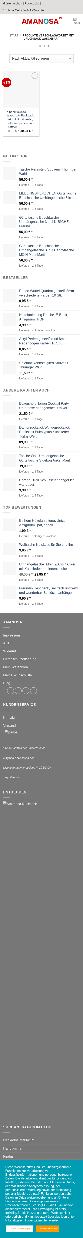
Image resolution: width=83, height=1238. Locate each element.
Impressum (11, 635)
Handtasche (12, 1148)
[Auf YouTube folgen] (33, 690)
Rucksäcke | (32, 3)
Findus (8, 1156)
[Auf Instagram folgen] (18, 690)
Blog (6, 683)
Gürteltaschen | (13, 3)
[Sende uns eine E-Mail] (25, 690)
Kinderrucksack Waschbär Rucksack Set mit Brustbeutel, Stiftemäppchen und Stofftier (20, 119)
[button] (5, 21)
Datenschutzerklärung (19, 659)
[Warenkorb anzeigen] (76, 21)
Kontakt (9, 717)
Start (13, 35)
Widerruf (9, 651)
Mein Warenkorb (15, 667)
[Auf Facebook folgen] (10, 690)
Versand (9, 725)
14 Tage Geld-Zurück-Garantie (23, 10)
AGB (6, 643)
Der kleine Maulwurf (18, 1140)
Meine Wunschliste (17, 675)
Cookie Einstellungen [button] (19, 1228)
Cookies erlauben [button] (48, 1228)
